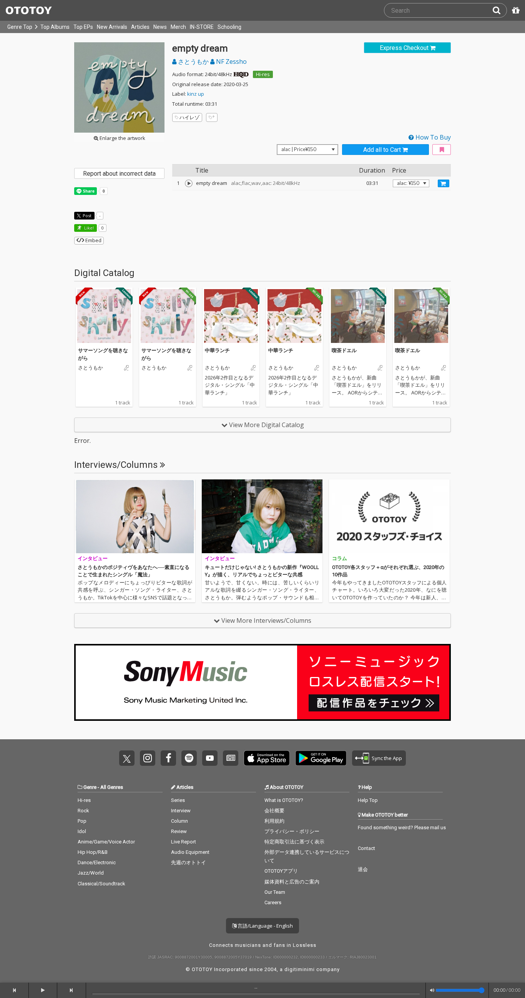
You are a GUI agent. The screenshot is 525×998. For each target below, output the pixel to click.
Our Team (274, 892)
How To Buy (432, 137)
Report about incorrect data (119, 173)
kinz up (195, 93)
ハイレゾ (189, 117)
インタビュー (93, 558)
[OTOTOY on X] (127, 758)
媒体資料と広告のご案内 (291, 882)
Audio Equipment (190, 852)
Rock (83, 810)
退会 (363, 869)
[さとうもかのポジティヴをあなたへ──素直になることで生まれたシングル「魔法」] (135, 516)
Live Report (183, 842)
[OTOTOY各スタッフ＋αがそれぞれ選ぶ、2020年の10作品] (389, 516)
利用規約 (274, 821)
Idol (82, 831)
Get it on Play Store (321, 758)
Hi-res (263, 74)
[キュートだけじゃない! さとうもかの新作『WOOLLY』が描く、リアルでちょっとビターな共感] (262, 516)
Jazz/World (91, 873)
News (160, 27)
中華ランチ (217, 350)
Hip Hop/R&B (93, 852)
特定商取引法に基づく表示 (294, 842)
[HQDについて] (241, 74)
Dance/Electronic (97, 862)
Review (179, 831)
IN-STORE (202, 27)
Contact (366, 848)
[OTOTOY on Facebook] (168, 758)
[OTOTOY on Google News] (230, 758)
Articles (140, 27)
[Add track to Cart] (443, 183)
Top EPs (83, 27)
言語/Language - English (264, 925)
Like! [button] (88, 228)
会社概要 (274, 810)
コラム (339, 558)
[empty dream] (188, 183)
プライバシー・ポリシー (291, 831)
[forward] (71, 990)
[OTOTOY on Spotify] (189, 758)
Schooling (229, 27)
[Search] (500, 10)
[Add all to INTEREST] (441, 150)
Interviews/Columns (117, 464)
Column (179, 821)
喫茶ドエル (344, 350)
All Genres (111, 787)
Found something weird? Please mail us (402, 827)
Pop (82, 821)
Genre (89, 787)
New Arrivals (112, 27)
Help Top (368, 800)
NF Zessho (230, 61)
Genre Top (19, 27)
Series (178, 800)
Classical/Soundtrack (101, 884)
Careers (272, 902)
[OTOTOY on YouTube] (210, 758)
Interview (181, 810)
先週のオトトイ (188, 862)
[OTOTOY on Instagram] (147, 758)
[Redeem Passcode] (514, 10)
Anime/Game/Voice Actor (106, 842)
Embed (92, 240)
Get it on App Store (267, 758)
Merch (178, 27)
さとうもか (193, 61)
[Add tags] (212, 117)
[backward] (14, 990)
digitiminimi (299, 969)
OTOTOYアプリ (281, 871)
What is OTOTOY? (283, 800)
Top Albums (55, 27)
